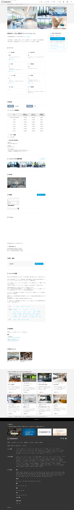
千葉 (16, 485)
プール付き (41, 462)
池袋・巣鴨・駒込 (33, 473)
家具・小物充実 (47, 463)
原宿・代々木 (33, 472)
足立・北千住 (18, 476)
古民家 (49, 450)
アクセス (28, 36)
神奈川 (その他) (38, 481)
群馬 (23, 485)
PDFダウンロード (41, 194)
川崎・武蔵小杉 (25, 481)
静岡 (19, 495)
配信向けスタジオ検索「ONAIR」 (16, 445)
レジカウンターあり (52, 462)
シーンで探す (40, 1)
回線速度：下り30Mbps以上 (39, 466)
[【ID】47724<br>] (23, 165)
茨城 (21, 485)
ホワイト (25, 456)
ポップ (34, 456)
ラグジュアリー (29, 311)
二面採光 (34, 311)
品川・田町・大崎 (53, 472)
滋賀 (21, 490)
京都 (16, 490)
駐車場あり (34, 460)
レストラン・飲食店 (19, 450)
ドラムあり (17, 463)
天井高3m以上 (61, 459)
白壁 (29, 316)
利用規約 (8, 442)
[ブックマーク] (67, 1)
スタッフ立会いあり (25, 309)
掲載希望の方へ (26, 442)
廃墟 (36, 450)
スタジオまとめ (24, 445)
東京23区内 (15, 319)
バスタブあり (46, 462)
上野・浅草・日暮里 (57, 473)
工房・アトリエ (31, 451)
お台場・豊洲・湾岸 (45, 476)
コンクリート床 (36, 459)
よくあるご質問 (13, 442)
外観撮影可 (60, 460)
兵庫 (23, 490)
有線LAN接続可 (25, 316)
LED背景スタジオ (42, 453)
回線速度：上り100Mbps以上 (29, 466)
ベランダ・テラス (24, 462)
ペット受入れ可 (53, 463)
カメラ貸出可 (31, 463)
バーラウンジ (25, 450)
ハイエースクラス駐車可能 (40, 460)
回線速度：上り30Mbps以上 (20, 466)
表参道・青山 (26, 472)
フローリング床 (15, 311)
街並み (37, 316)
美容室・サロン (34, 453)
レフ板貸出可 (26, 463)
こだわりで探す (46, 1)
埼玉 (19, 485)
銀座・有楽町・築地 (26, 473)
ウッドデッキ (24, 459)
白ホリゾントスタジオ (31, 450)
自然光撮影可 (33, 316)
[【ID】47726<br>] (36, 165)
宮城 (19, 503)
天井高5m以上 (18, 460)
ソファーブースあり (32, 309)
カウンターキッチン (55, 460)
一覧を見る (42, 158)
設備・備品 (64, 462)
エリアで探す (53, 1)
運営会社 (41, 442)
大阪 (19, 490)
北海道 (17, 503)
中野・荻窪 (62, 473)
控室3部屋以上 (15, 316)
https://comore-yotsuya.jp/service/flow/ (13, 337)
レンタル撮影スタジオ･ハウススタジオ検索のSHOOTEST (6, 2)
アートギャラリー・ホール (55, 450)
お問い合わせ (32, 442)
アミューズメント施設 (59, 451)
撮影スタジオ (29, 306)
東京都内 (19, 319)
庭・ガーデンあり (18, 462)
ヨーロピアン (64, 456)
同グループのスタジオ (54, 45)
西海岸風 (40, 456)
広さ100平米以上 (25, 460)
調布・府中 (22, 476)
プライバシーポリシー (20, 442)
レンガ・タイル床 (30, 459)
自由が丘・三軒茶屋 (62, 472)
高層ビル (40, 316)
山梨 (21, 495)
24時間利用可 (15, 309)
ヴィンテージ (51, 456)
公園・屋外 (43, 451)
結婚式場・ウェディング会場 (50, 451)
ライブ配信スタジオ (23, 306)
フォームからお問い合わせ (57, 38)
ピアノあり (22, 463)
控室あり (20, 316)
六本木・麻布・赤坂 (46, 472)
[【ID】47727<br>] (42, 165)
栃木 (25, 485)
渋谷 (29, 472)
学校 (38, 453)
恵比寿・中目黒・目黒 (39, 472)
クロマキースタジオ (19, 451)
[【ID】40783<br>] (10, 165)
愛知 (25, 495)
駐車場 (30, 460)
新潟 (16, 495)
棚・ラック (37, 462)
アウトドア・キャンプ (49, 453)
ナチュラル (38, 309)
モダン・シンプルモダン (22, 311)
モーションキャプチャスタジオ (26, 453)
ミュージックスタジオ (38, 451)
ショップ (45, 450)
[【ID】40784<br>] (17, 165)
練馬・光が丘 (27, 476)
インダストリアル (45, 456)
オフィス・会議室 (15, 306)
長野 (23, 495)
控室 (40, 459)
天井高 (57, 459)
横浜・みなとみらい (19, 481)
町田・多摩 (50, 476)
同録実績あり (39, 311)
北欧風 (37, 456)
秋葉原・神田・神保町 (19, 473)
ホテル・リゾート (25, 451)
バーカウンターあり (58, 462)
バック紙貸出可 (42, 463)
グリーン (19, 309)
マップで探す (59, 1)
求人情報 (36, 442)
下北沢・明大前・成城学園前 (41, 473)
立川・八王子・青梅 (33, 476)
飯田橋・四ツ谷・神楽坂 (25, 319)
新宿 (57, 472)
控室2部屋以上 (48, 459)
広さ (22, 460)
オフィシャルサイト (54, 48)
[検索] (63, 1)
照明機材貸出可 (36, 463)
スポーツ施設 (62, 450)
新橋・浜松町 (39, 476)
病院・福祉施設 (18, 453)
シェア (63, 41)
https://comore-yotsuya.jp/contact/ (13, 340)
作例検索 (8, 445)
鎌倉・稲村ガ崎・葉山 (31, 481)
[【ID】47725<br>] (30, 165)
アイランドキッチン (48, 460)
